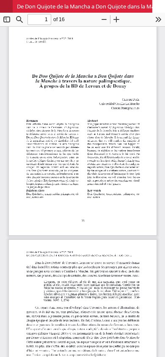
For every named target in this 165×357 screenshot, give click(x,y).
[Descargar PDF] (158, 6)
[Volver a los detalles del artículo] (6, 6)
